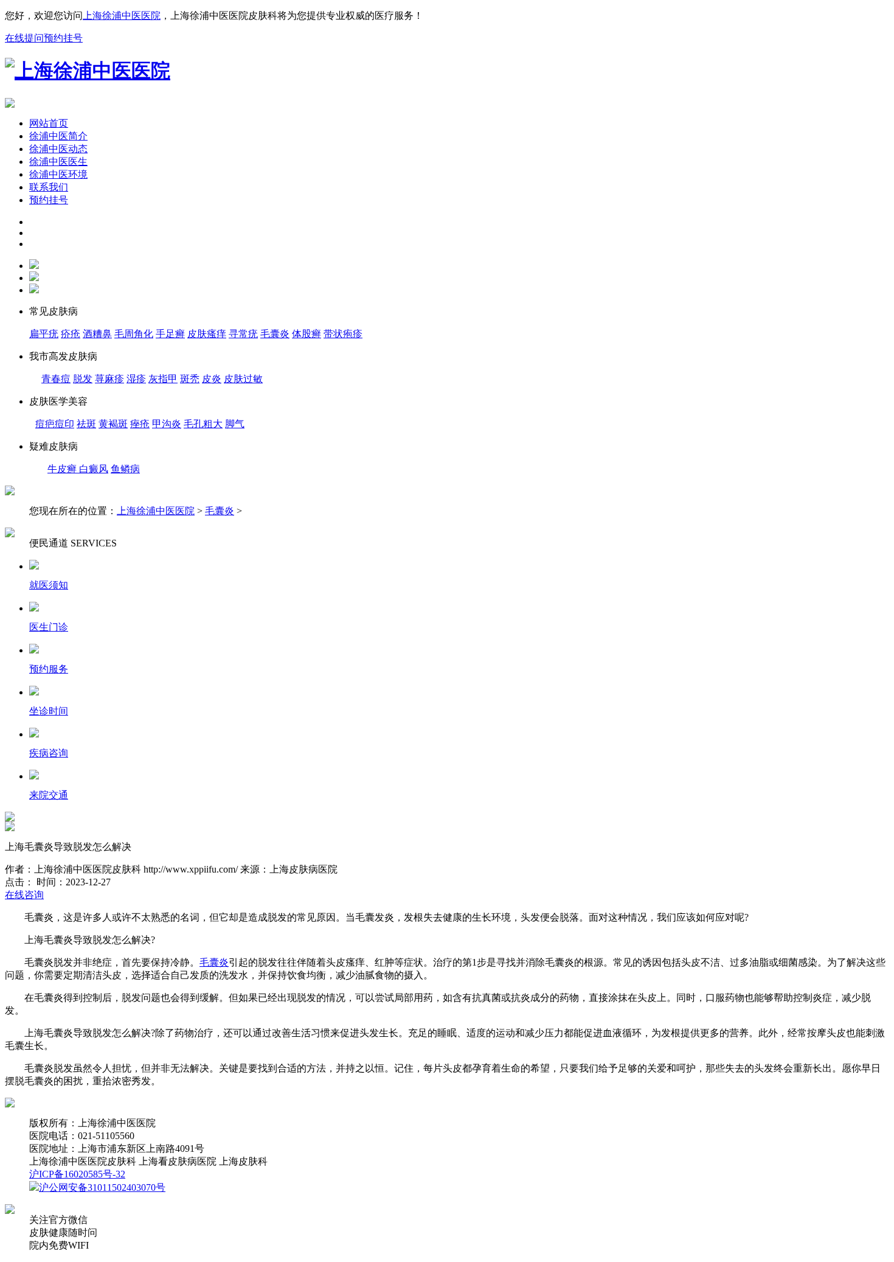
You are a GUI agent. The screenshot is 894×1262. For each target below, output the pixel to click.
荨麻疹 (109, 379)
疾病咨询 (48, 753)
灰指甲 (163, 379)
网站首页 (48, 123)
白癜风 (93, 469)
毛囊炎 (219, 511)
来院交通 (48, 795)
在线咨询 (24, 895)
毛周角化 (133, 334)
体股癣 (306, 334)
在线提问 (24, 38)
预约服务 (48, 669)
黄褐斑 (113, 424)
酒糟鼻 (97, 334)
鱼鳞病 (125, 469)
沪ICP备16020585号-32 (77, 1174)
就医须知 (48, 585)
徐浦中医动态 (58, 149)
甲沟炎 (166, 424)
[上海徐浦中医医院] (87, 71)
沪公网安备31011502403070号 (102, 1187)
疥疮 (70, 334)
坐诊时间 (48, 711)
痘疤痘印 (54, 424)
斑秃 (189, 379)
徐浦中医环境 (58, 174)
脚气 (234, 424)
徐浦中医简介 (58, 136)
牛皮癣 (63, 469)
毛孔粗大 (203, 424)
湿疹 (136, 379)
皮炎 (211, 379)
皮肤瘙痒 (206, 334)
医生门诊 (48, 627)
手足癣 (170, 334)
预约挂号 (63, 38)
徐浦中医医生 (58, 161)
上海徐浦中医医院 (122, 15)
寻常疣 (243, 334)
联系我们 (48, 187)
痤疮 (140, 424)
